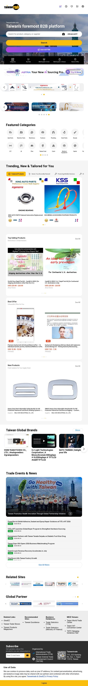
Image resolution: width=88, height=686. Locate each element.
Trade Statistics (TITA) (52, 623)
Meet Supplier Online (44, 61)
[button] (41, 94)
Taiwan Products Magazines (10, 628)
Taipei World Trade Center (74, 621)
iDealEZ (7, 620)
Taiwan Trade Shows (12, 624)
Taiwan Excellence (32, 622)
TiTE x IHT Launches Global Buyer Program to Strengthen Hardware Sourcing (36, 529)
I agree (44, 683)
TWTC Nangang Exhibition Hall (73, 632)
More (77, 430)
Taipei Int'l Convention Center (74, 627)
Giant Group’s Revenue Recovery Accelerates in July (27, 551)
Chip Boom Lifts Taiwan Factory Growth (22, 558)
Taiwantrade (11, 7)
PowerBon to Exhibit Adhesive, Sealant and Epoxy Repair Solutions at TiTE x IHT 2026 (39, 521)
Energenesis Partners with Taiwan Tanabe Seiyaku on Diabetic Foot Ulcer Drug (37, 536)
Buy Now (28, 61)
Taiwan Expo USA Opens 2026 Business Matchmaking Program (31, 544)
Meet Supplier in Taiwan (59, 61)
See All (77, 239)
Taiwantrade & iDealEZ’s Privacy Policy (42, 676)
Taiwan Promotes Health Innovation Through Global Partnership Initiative (37, 514)
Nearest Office (75, 61)
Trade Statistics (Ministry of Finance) (54, 629)
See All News (44, 565)
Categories (13, 61)
